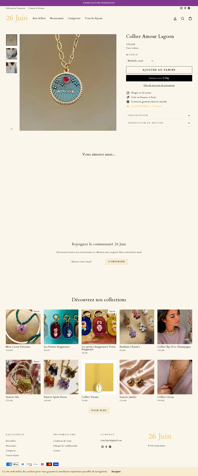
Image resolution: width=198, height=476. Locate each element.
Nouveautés (57, 18)
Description (138, 115)
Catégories (74, 18)
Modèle (132, 54)
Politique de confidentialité (65, 446)
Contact (56, 450)
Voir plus (99, 410)
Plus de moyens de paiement (159, 85)
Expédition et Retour (146, 123)
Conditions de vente (62, 441)
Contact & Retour (36, 8)
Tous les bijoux (94, 18)
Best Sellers (39, 18)
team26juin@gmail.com (111, 440)
